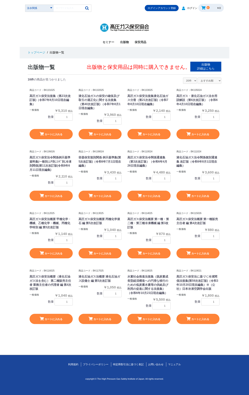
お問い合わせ (156, 364)
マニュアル (174, 364)
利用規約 (73, 364)
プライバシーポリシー (95, 364)
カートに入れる (53, 134)
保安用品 (140, 42)
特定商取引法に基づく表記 (128, 364)
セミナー (108, 42)
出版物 (124, 42)
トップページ (36, 52)
